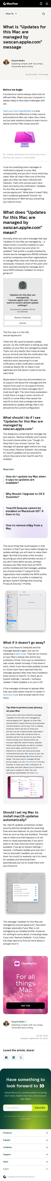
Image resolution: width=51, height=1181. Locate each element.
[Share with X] (21, 1057)
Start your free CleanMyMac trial (19, 111)
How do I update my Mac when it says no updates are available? (26, 479)
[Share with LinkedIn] (13, 1057)
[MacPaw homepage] (4, 1176)
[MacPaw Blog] (11, 3)
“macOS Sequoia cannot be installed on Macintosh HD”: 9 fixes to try (24, 511)
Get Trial (25, 1006)
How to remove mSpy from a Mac (24, 527)
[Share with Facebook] (6, 1057)
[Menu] (47, 4)
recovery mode (10, 695)
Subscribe (40, 1108)
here (36, 773)
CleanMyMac (30, 762)
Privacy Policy (25, 1118)
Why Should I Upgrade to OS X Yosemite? (25, 495)
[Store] (41, 3)
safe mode (21, 654)
